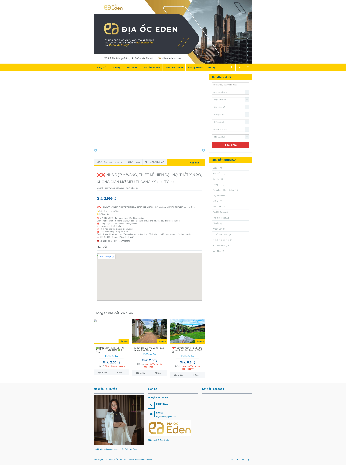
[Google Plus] (248, 67)
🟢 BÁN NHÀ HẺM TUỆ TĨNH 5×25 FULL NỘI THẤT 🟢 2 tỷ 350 (110, 350)
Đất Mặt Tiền (218, 212)
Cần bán (194, 162)
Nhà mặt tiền (218, 217)
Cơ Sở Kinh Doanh (221, 234)
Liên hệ (211, 67)
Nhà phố (160, 162)
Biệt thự (216, 179)
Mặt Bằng (217, 251)
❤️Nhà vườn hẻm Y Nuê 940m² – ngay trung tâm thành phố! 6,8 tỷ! (187, 350)
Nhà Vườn (217, 206)
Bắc (120, 372)
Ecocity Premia (195, 67)
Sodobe (148, 459)
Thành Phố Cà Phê (174, 67)
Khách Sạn (217, 228)
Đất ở (215, 167)
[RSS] (243, 459)
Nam (138, 162)
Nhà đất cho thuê (152, 67)
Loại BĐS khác (219, 195)
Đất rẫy (216, 223)
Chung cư (217, 184)
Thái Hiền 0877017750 (115, 366)
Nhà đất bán (132, 67)
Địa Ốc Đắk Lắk (119, 459)
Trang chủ (101, 67)
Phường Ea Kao (111, 356)
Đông (158, 373)
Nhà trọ (216, 201)
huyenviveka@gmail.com (166, 416)
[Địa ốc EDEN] (173, 31)
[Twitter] (239, 67)
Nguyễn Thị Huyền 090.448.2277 (153, 365)
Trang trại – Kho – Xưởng (223, 190)
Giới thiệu (116, 67)
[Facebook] (231, 67)
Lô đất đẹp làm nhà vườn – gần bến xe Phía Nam (149, 349)
